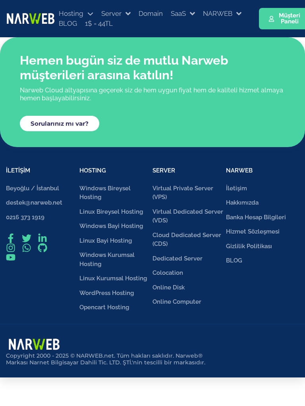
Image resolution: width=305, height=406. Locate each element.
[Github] (42, 248)
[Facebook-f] (10, 238)
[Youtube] (10, 257)
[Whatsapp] (26, 248)
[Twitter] (26, 238)
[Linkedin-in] (42, 238)
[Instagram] (10, 248)
